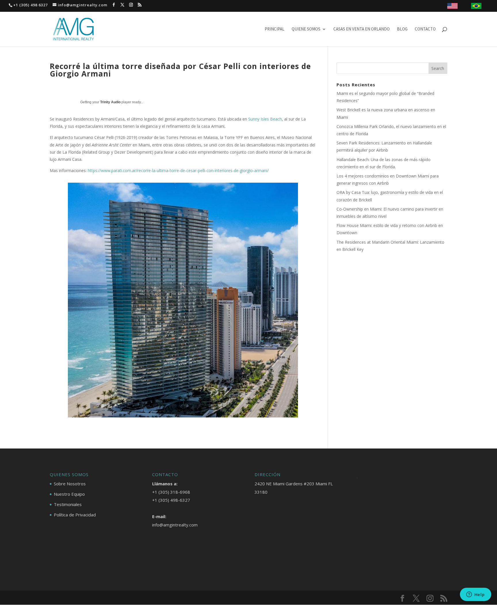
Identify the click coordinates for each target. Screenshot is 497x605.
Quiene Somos (306, 29)
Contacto (425, 29)
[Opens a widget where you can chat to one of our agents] (475, 595)
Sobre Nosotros (70, 483)
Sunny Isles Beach (265, 119)
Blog (402, 29)
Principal (274, 29)
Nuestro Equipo (69, 494)
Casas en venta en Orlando (361, 29)
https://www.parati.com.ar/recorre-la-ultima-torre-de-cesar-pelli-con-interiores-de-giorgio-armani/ (178, 170)
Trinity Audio (110, 102)
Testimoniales (68, 504)
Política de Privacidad (75, 515)
